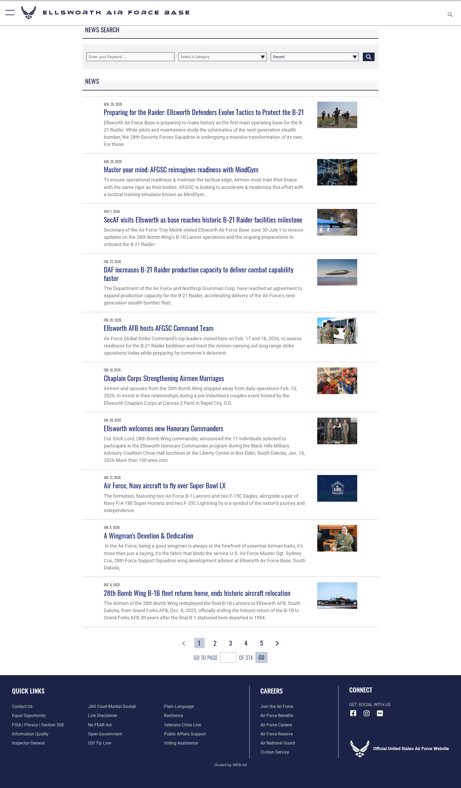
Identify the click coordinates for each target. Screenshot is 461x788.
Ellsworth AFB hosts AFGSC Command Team (158, 328)
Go (261, 657)
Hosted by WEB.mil (230, 765)
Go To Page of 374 (223, 658)
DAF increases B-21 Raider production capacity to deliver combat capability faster (198, 273)
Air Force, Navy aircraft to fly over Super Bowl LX (165, 485)
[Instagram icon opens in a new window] (367, 713)
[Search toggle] (451, 12)
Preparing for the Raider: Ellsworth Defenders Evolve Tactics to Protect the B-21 (204, 112)
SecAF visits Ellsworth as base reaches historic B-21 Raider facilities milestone (203, 219)
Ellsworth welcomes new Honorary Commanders (163, 428)
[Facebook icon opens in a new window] (353, 713)
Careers (271, 690)
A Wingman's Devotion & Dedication (148, 535)
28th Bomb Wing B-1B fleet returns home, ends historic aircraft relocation (197, 593)
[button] (8, 12)
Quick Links (28, 690)
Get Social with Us (370, 704)
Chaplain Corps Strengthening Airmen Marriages (164, 378)
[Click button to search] (369, 57)
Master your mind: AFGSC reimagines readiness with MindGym (181, 169)
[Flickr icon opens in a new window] (380, 713)
